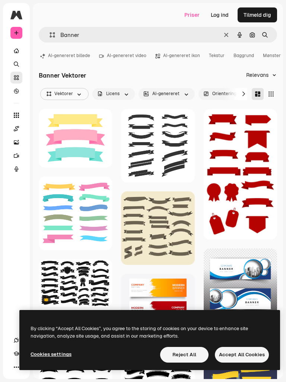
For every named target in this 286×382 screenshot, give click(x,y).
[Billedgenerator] (16, 142)
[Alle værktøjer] (16, 115)
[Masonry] (258, 94)
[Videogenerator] (16, 156)
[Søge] (16, 64)
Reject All (184, 354)
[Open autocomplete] (49, 35)
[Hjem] (16, 51)
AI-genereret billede (69, 56)
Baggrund (243, 56)
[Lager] (16, 78)
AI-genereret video (126, 56)
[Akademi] (16, 354)
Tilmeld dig (257, 15)
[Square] (271, 94)
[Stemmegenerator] (16, 169)
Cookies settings (51, 354)
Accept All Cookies (242, 354)
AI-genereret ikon (181, 56)
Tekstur (217, 56)
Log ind (220, 15)
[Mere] (16, 367)
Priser (192, 15)
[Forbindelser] (16, 340)
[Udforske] (16, 91)
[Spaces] (16, 129)
